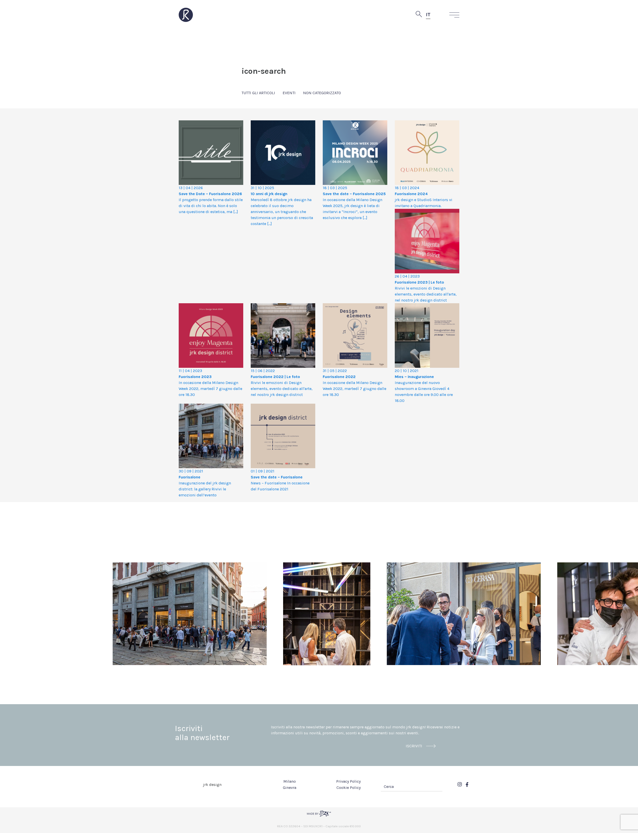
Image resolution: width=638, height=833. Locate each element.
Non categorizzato (322, 92)
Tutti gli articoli (258, 92)
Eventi (289, 92)
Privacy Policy (348, 781)
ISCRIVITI (414, 746)
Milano (289, 781)
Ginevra (289, 787)
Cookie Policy (348, 787)
